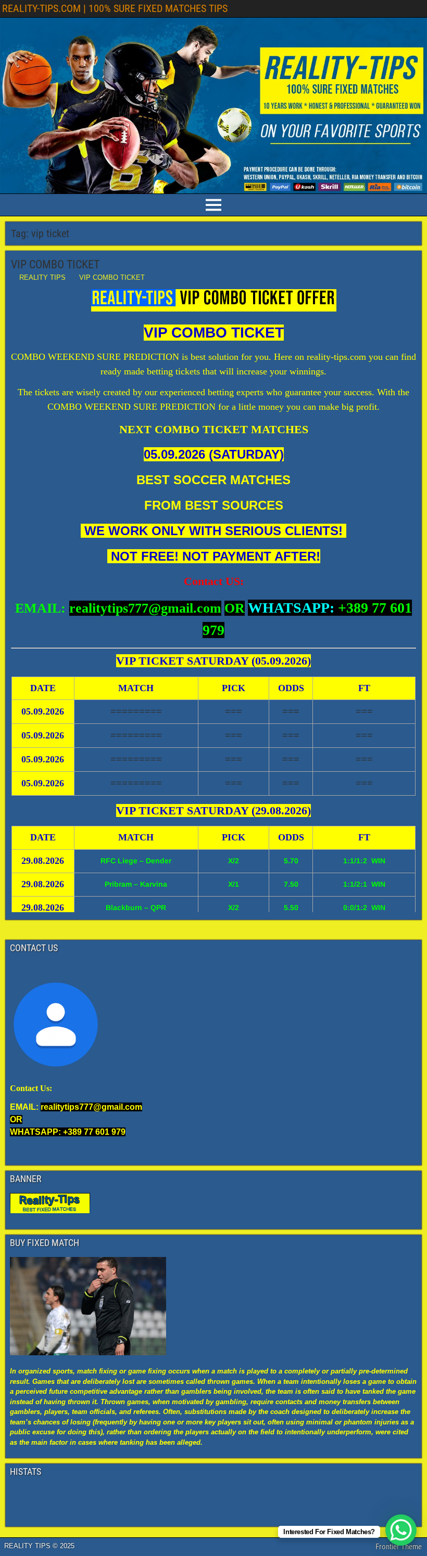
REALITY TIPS (42, 277)
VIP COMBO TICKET (55, 264)
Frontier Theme (398, 1546)
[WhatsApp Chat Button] (401, 1530)
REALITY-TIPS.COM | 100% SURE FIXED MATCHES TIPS (115, 8)
